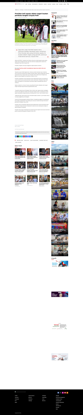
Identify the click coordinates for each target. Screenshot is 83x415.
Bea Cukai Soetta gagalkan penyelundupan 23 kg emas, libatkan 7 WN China (62, 76)
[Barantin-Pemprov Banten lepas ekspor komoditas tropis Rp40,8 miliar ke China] (59, 48)
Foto (52, 81)
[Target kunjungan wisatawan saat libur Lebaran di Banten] (59, 111)
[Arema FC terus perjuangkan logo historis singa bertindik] (53, 26)
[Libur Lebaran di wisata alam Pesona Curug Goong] (59, 122)
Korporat (57, 407)
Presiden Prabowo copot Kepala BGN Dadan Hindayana (19, 184)
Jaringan (57, 395)
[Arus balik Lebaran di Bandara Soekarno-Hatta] (59, 100)
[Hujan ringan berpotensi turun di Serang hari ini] (53, 22)
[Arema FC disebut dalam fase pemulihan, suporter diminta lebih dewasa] (53, 17)
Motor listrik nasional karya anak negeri (58, 288)
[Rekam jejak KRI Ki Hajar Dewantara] (59, 337)
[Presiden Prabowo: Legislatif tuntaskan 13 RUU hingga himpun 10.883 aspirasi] (20, 165)
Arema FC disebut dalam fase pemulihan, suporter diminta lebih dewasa (62, 16)
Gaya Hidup (44, 397)
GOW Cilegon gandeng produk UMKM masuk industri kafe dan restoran (59, 252)
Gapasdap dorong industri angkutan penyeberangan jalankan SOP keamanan (58, 174)
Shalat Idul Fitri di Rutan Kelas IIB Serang (59, 136)
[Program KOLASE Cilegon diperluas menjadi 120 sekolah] (59, 216)
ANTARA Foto (58, 405)
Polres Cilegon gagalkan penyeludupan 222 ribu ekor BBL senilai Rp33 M (59, 230)
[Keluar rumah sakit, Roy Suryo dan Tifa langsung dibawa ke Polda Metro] (44, 165)
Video (52, 141)
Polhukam (44, 395)
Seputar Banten (31, 395)
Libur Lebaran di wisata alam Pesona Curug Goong (59, 125)
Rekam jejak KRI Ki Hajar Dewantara (58, 350)
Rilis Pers (43, 400)
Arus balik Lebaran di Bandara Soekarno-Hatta (59, 103)
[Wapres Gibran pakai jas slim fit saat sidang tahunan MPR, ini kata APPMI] (20, 151)
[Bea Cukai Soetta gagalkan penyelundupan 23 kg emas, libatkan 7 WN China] (53, 76)
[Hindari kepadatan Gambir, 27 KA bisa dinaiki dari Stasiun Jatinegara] (53, 36)
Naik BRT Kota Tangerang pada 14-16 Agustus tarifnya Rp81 (62, 71)
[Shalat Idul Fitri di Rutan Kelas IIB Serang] (59, 133)
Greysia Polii (26, 140)
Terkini (16, 395)
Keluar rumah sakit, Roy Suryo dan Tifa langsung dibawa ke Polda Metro (43, 170)
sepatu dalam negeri (34, 140)
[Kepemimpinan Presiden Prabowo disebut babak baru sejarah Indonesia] (32, 151)
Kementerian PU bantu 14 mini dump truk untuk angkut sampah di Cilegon (59, 185)
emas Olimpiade (18, 142)
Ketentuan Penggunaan (60, 397)
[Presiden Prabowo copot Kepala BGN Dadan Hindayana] (20, 178)
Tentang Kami (58, 400)
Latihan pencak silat (57, 92)
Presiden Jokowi (20, 140)
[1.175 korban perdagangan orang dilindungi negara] (59, 368)
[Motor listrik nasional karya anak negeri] (59, 276)
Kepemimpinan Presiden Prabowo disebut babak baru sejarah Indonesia (32, 157)
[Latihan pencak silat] (59, 89)
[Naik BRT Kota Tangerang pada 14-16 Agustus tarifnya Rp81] (53, 71)
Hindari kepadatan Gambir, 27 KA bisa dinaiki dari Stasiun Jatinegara (62, 35)
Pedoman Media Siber (60, 402)
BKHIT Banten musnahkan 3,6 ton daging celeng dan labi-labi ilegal (59, 241)
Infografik (53, 258)
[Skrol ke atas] (81, 413)
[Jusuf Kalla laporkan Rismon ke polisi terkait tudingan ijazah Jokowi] (44, 178)
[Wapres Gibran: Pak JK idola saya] (32, 178)
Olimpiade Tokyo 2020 (43, 140)
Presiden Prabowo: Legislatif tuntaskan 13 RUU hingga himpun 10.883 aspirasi (20, 170)
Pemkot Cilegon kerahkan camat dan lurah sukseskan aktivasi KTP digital (58, 163)
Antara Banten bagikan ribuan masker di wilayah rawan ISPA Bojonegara (59, 207)
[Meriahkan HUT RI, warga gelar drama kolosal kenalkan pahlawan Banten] (53, 61)
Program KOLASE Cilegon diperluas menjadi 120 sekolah (59, 219)
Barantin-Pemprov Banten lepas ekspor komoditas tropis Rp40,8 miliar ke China (59, 56)
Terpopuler (54, 12)
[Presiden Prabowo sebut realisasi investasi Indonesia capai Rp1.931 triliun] (44, 151)
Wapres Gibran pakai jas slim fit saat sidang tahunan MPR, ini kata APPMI (20, 157)
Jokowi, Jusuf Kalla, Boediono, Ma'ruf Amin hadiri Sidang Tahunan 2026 (32, 170)
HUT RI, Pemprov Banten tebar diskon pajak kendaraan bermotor (62, 31)
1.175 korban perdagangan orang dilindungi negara (58, 381)
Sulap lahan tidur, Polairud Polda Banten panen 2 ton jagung (58, 196)
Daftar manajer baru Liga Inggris (58, 319)
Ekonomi (30, 397)
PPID (57, 409)
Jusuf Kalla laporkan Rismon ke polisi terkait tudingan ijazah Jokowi (44, 184)
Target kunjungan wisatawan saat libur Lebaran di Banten (59, 114)
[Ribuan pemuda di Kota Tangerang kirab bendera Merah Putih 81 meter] (53, 66)
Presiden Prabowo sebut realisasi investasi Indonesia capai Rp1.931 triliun (44, 157)
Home (17, 9)
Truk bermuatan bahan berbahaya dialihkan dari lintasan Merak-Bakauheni (58, 151)
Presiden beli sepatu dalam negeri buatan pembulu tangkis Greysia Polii (37, 9)
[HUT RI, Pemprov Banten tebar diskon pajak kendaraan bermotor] (53, 31)
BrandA (57, 404)
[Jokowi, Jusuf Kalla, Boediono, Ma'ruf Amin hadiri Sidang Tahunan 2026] (32, 165)
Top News (53, 40)
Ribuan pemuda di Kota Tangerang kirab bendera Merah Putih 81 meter (61, 66)
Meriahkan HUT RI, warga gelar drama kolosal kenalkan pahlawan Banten (62, 61)
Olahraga (21, 9)
